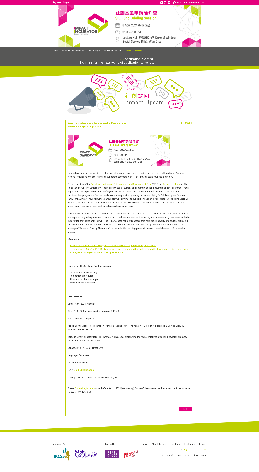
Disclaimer (189, 444)
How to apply (94, 50)
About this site (159, 444)
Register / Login (61, 2)
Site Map (175, 444)
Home (55, 50)
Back (185, 409)
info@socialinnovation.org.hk (194, 450)
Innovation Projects (112, 50)
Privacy (202, 444)
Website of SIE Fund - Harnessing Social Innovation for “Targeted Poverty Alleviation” (113, 245)
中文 (204, 2)
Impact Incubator (172, 184)
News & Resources (134, 50)
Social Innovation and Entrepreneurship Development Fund (121, 184)
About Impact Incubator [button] (73, 50)
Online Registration (84, 369)
